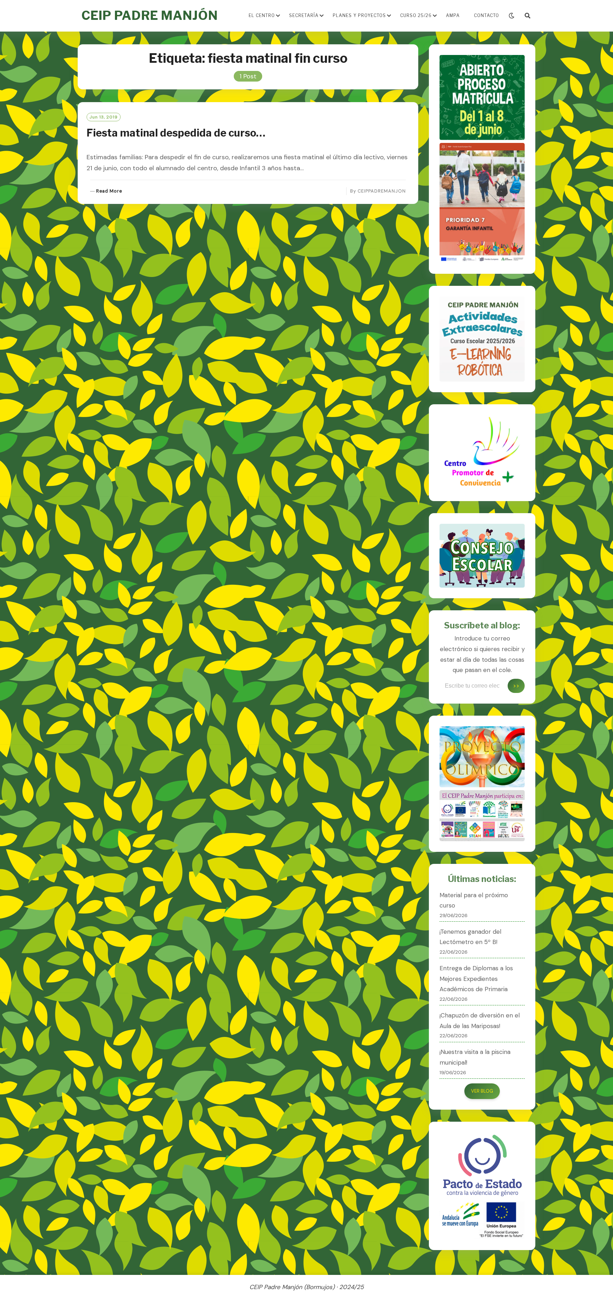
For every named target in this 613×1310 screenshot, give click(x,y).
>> (516, 685)
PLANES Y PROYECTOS (359, 15)
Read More (109, 191)
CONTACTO (486, 15)
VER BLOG (482, 1091)
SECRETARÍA (304, 15)
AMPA (453, 15)
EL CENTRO (262, 15)
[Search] (527, 16)
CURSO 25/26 (416, 15)
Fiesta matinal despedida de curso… (176, 133)
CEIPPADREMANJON (382, 191)
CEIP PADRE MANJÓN (149, 15)
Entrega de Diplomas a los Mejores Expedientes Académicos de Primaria (476, 978)
